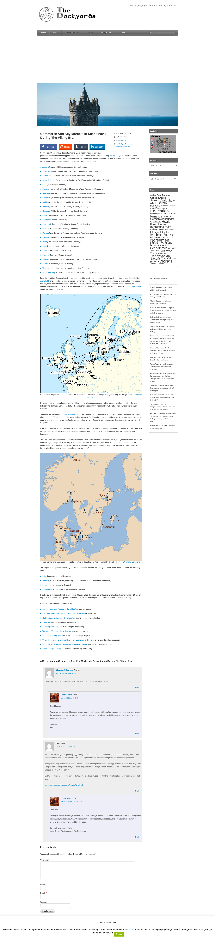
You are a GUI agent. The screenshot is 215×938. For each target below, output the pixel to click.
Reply (137, 687)
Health (167, 222)
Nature (170, 237)
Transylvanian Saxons (160, 257)
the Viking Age (115, 156)
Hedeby (45, 207)
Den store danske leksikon (159, 395)
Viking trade (47, 622)
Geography (122, 140)
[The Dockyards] (69, 5)
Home (43, 33)
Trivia (164, 258)
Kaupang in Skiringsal (51, 627)
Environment (155, 214)
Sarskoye (46, 251)
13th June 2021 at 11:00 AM (65, 746)
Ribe (44, 246)
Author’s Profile (71, 33)
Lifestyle (155, 232)
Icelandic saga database (158, 308)
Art (174, 200)
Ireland (154, 229)
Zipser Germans (157, 264)
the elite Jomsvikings (133, 287)
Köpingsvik (46, 224)
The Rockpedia (155, 301)
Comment (45, 860)
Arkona (45, 176)
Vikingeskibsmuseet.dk (158, 348)
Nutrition (165, 245)
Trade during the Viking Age (53, 649)
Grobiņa (45, 202)
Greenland (155, 221)
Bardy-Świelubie (49, 180)
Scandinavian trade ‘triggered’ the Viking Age (60, 609)
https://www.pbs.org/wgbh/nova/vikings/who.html (64, 785)
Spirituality (172, 248)
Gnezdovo (46, 198)
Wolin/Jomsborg (48, 273)
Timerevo (46, 259)
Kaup (44, 215)
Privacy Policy (105, 33)
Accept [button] (119, 934)
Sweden (154, 250)
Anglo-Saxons (158, 199)
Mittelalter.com (155, 425)
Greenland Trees (156, 294)
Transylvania (158, 253)
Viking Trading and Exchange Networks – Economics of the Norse (68, 640)
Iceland (162, 224)
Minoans (155, 237)
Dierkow (45, 189)
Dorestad (46, 193)
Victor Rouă (66, 695)
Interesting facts (160, 226)
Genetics (167, 216)
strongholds (45, 281)
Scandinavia (120, 147)
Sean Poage (154, 413)
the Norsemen (70, 414)
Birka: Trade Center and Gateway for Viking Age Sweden (64, 644)
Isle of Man (163, 229)
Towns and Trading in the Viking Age (56, 631)
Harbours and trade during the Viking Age (58, 618)
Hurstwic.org (154, 336)
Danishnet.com (155, 357)
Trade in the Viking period (52, 636)
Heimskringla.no (156, 317)
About (55, 33)
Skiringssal (46, 220)
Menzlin (45, 233)
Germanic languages (162, 218)
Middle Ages (120, 144)
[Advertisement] (107, 59)
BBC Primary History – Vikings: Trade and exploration (63, 614)
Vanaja (45, 268)
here (132, 929)
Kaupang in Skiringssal (51, 589)
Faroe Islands (168, 213)
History (154, 224)
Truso (44, 264)
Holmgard (46, 211)
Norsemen (129, 144)
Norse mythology (161, 242)
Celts (152, 208)
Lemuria (171, 229)
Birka (44, 185)
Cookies (122, 33)
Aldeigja (45, 171)
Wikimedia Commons (131, 562)
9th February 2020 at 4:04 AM (65, 673)
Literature (89, 33)
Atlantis (153, 203)
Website (43, 902)
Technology (166, 250)
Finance (156, 216)
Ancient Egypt (155, 195)
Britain (162, 203)
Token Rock (154, 364)
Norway (155, 245)
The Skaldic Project (157, 404)
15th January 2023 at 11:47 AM (71, 801)
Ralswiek (46, 237)
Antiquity (166, 200)
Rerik (44, 242)
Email (43, 893)
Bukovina (155, 205)
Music (164, 237)
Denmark (161, 208)
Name (43, 884)
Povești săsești (155, 373)
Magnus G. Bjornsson (65, 670)
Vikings (127, 147)
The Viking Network (157, 326)
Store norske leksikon (158, 385)
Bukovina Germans (168, 206)
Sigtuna (45, 255)
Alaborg (45, 167)
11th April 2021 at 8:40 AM (69, 698)
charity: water (155, 287)
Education (159, 211)
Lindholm (46, 229)
